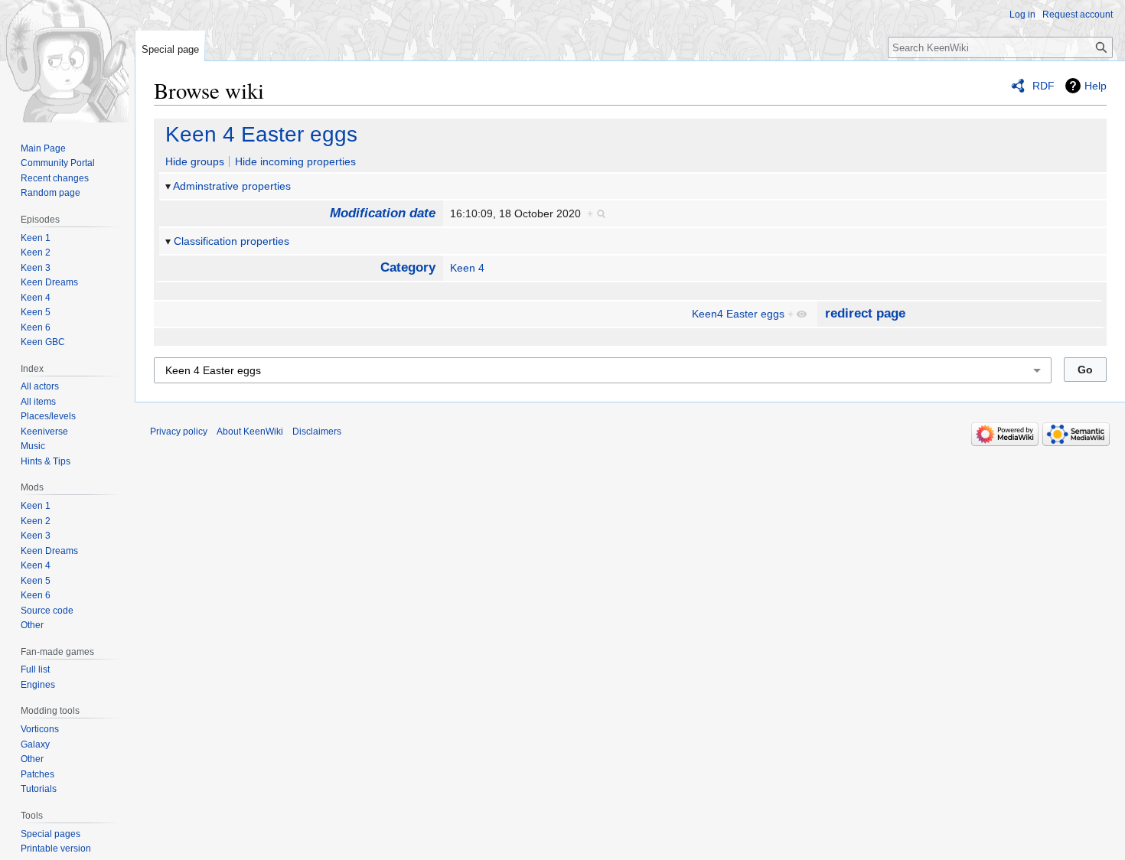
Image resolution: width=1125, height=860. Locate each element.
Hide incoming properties (295, 161)
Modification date (382, 213)
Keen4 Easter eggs (738, 314)
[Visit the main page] (67, 61)
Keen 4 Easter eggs (261, 134)
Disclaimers (316, 431)
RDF (1043, 86)
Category (407, 267)
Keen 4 (467, 268)
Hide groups (194, 161)
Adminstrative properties (232, 186)
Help (1095, 86)
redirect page (865, 313)
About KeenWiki (250, 431)
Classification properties (231, 241)
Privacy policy (178, 431)
